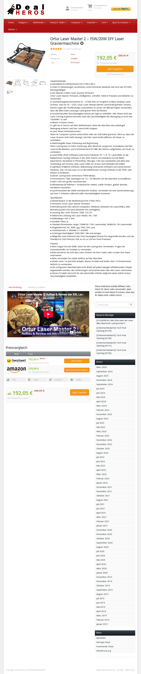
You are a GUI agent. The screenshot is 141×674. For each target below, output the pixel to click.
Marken (12, 29)
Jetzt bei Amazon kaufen (77, 370)
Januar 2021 (102, 525)
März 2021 (101, 517)
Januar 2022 (102, 482)
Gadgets (22, 22)
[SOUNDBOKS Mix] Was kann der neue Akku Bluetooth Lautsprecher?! (114, 322)
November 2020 (104, 534)
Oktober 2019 (103, 585)
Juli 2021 (100, 504)
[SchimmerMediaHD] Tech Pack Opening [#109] (111, 329)
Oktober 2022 (103, 448)
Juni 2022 (100, 461)
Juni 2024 (100, 392)
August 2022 (102, 452)
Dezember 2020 (104, 529)
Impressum (130, 670)
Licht (104, 22)
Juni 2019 (100, 602)
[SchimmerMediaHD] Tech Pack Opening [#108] (111, 336)
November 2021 (104, 491)
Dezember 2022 (104, 440)
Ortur (73, 54)
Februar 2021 (102, 521)
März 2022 (101, 474)
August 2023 (102, 418)
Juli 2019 (100, 598)
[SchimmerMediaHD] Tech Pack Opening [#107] (111, 344)
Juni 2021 (100, 508)
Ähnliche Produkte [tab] (36, 287)
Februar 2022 (102, 478)
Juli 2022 (100, 457)
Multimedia (38, 22)
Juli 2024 (100, 388)
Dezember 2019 (104, 577)
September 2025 (104, 371)
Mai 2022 (100, 465)
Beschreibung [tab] (15, 287)
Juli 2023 (100, 422)
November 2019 (104, 581)
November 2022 (104, 444)
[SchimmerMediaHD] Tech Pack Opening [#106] (111, 351)
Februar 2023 (102, 435)
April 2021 (101, 512)
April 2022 (101, 469)
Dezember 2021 (104, 487)
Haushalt (91, 22)
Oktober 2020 (103, 538)
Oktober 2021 (103, 495)
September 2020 (104, 542)
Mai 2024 (100, 397)
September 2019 (104, 589)
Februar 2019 (102, 619)
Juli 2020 (100, 551)
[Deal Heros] (26, 9)
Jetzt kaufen (115, 69)
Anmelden (101, 637)
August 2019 (102, 594)
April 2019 (101, 611)
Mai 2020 (100, 559)
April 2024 (101, 401)
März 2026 (101, 367)
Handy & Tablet (57, 22)
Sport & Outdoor (120, 22)
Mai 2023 (100, 427)
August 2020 (102, 547)
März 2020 (101, 568)
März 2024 (101, 405)
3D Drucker (75, 62)
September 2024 (104, 384)
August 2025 (102, 375)
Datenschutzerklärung (105, 670)
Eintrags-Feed (103, 642)
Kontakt (120, 670)
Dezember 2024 (104, 380)
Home (11, 22)
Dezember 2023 (104, 414)
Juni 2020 (100, 555)
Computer (76, 22)
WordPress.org (103, 650)
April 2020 (101, 564)
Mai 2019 (100, 606)
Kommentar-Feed (104, 646)
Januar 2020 (102, 572)
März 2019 (101, 615)
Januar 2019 (102, 624)
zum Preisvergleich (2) (115, 74)
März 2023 (101, 431)
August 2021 (102, 499)
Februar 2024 (102, 410)
